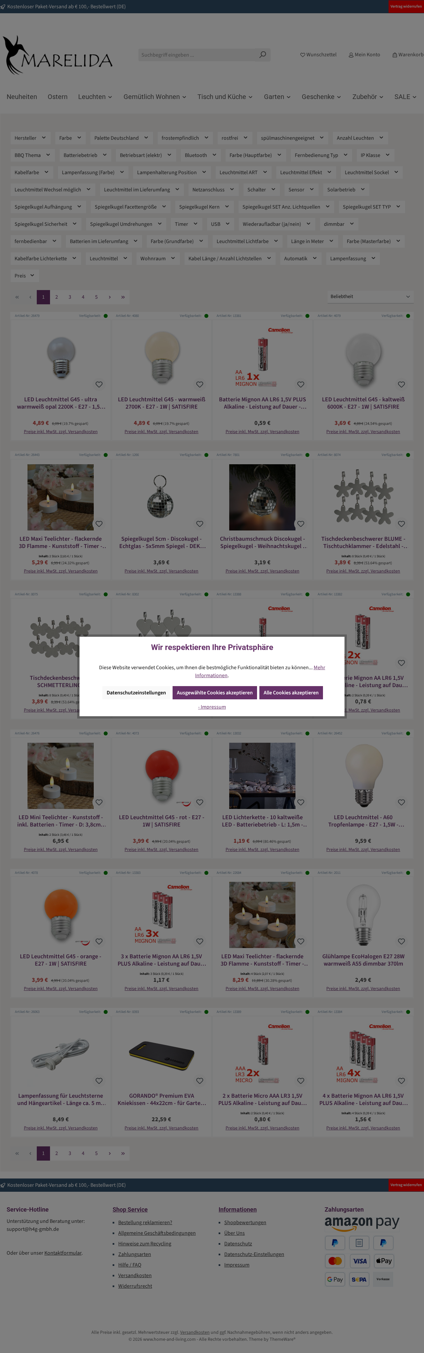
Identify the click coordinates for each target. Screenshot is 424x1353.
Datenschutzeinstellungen (136, 692)
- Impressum (212, 707)
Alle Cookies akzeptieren (291, 692)
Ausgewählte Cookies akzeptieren (215, 692)
